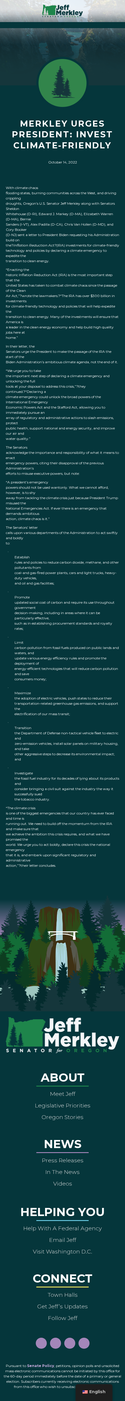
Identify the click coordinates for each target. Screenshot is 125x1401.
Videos (62, 1183)
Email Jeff (62, 1240)
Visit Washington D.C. (62, 1251)
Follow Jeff (62, 1318)
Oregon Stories (62, 1117)
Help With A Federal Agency (62, 1228)
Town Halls (63, 1295)
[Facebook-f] (41, 1343)
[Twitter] (84, 1343)
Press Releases (62, 1160)
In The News (62, 1172)
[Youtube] (69, 1343)
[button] (62, 23)
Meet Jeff (62, 1094)
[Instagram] (55, 1343)
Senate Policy (40, 1366)
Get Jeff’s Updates (62, 1306)
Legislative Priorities (62, 1105)
